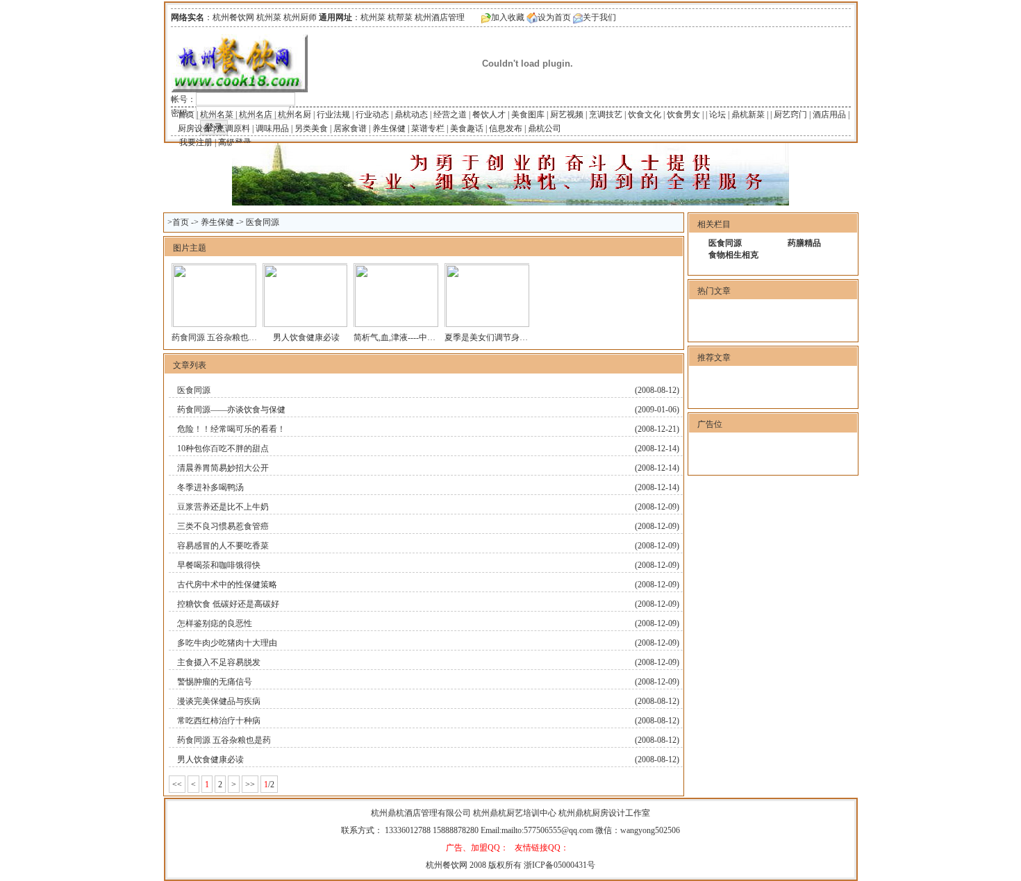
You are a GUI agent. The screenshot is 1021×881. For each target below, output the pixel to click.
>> (250, 784)
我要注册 (196, 142)
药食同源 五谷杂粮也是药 (218, 337)
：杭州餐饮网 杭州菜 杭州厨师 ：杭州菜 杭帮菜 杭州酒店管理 (318, 17)
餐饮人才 (489, 114)
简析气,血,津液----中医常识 (403, 337)
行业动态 (372, 114)
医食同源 (262, 222)
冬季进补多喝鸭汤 (210, 487)
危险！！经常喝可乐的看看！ (231, 429)
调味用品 (272, 128)
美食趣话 (466, 128)
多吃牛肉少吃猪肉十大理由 (227, 643)
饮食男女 (683, 114)
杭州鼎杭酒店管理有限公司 (422, 813)
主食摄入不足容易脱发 (218, 662)
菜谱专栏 (428, 128)
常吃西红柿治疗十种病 (218, 720)
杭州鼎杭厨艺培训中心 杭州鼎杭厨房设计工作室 (561, 813)
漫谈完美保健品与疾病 (218, 701)
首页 (186, 114)
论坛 (717, 114)
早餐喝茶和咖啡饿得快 (218, 565)
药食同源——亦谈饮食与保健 (231, 409)
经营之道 (450, 114)
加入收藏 (507, 17)
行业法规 (333, 114)
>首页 (178, 222)
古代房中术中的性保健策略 (227, 584)
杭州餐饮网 (446, 865)
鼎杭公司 (544, 128)
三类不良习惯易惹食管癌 (223, 526)
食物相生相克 (733, 255)
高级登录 (234, 142)
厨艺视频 (566, 114)
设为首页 (554, 17)
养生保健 (389, 128)
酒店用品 (829, 114)
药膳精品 (804, 243)
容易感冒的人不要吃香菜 (223, 546)
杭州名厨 (294, 114)
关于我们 (599, 17)
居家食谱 (350, 128)
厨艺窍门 (790, 114)
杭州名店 (255, 114)
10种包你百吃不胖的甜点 (223, 448)
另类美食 (311, 128)
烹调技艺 (605, 114)
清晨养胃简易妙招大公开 (223, 468)
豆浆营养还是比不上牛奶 (223, 507)
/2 (269, 784)
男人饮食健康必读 (306, 337)
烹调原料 (233, 128)
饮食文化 (644, 114)
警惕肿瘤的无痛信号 (214, 682)
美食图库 (528, 114)
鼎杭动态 (411, 114)
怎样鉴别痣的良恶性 (214, 623)
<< (177, 784)
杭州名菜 (216, 114)
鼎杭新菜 (748, 114)
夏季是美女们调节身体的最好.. (501, 337)
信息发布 (505, 128)
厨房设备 (194, 128)
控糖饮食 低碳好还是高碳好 (228, 604)
